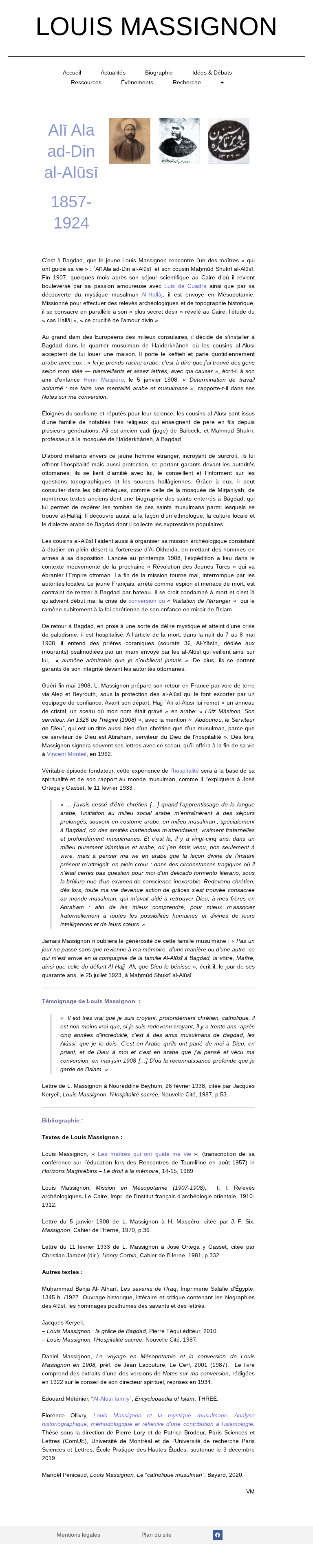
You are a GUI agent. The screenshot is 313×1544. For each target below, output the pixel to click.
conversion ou (146, 600)
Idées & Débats (212, 72)
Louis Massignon (156, 26)
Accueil (72, 72)
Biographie (159, 72)
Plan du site (156, 1534)
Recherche (187, 82)
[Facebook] (218, 1535)
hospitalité (186, 770)
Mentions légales (78, 1534)
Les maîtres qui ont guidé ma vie (144, 1154)
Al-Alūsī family (111, 1398)
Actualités (113, 72)
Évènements (137, 82)
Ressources (86, 82)
